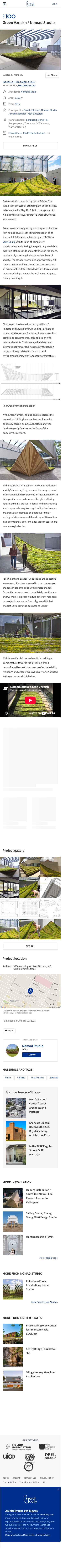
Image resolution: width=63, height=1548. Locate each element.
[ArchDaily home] (30, 3)
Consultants (14, 133)
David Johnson (32, 110)
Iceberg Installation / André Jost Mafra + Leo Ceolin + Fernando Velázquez (39, 1196)
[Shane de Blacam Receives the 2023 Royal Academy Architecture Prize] (16, 1131)
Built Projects (37, 1077)
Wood (8, 1077)
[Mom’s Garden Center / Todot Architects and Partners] (16, 1108)
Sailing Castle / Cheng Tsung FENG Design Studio (41, 1215)
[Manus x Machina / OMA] (13, 1245)
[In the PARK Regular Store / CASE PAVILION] (16, 1154)
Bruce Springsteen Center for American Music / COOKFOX (41, 1330)
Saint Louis (9, 242)
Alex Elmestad (35, 113)
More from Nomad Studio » (44, 1302)
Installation (11, 82)
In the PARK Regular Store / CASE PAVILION (40, 1150)
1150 (17, 98)
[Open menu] (4, 4)
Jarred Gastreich (17, 113)
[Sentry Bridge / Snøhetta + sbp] (13, 1357)
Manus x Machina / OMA (39, 1237)
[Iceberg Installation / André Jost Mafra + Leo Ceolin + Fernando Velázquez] (13, 1198)
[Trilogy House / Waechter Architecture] (13, 1381)
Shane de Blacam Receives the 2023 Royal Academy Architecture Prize (39, 1129)
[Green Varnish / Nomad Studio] (29, 867)
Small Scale (27, 82)
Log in (54, 4)
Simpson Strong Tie (36, 120)
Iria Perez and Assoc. (34, 133)
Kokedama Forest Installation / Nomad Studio (38, 1285)
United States (27, 85)
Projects (21, 1077)
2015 (17, 104)
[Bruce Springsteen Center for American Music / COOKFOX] (13, 1334)
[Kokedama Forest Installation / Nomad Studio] (13, 1289)
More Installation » (48, 1258)
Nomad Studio (29, 92)
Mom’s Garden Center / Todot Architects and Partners (37, 1106)
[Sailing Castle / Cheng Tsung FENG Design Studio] (13, 1221)
